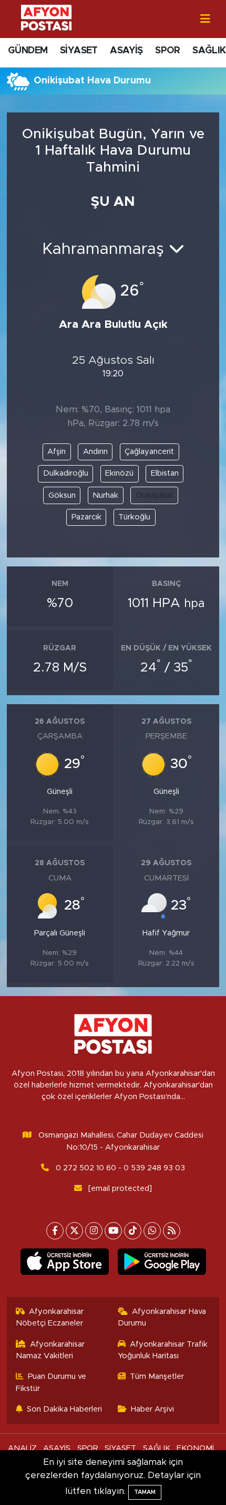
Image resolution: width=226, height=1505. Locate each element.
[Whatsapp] (152, 1230)
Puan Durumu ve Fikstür (51, 1382)
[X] (74, 1230)
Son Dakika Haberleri (64, 1409)
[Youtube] (113, 1230)
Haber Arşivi (152, 1409)
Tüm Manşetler (157, 1376)
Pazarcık (86, 517)
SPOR (167, 50)
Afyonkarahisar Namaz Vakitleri (50, 1350)
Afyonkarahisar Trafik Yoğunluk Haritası (163, 1350)
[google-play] (161, 1263)
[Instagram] (93, 1230)
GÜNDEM (27, 50)
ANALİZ (22, 1448)
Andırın (95, 452)
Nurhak (105, 495)
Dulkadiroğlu (65, 473)
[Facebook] (55, 1230)
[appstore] (64, 1263)
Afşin (56, 452)
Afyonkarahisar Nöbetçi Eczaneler (50, 1317)
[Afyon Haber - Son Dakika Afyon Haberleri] (46, 18)
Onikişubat (154, 495)
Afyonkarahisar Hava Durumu (162, 1317)
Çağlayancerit (149, 452)
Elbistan (165, 473)
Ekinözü (119, 473)
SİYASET (79, 50)
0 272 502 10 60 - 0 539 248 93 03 (120, 1168)
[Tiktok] (132, 1230)
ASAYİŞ (126, 50)
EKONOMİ (195, 1448)
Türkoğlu (134, 517)
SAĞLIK (208, 50)
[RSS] (171, 1230)
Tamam (145, 1492)
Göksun (62, 495)
